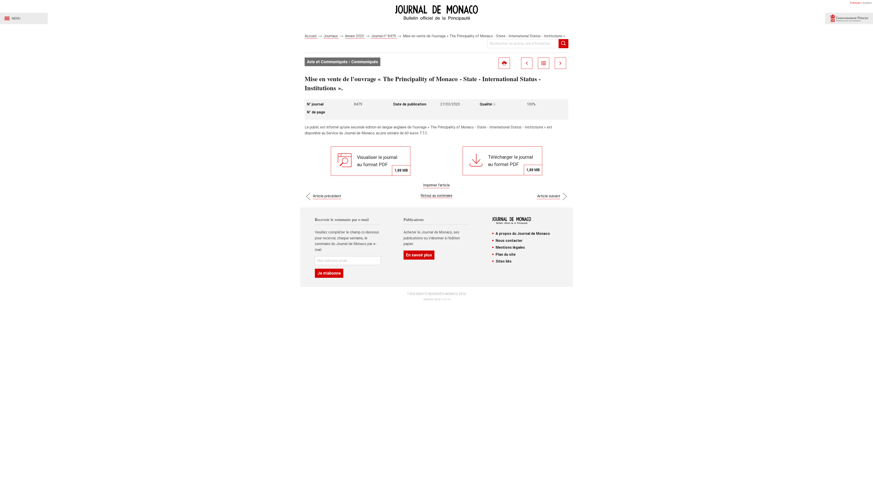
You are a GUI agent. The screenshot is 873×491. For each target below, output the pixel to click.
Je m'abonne (329, 273)
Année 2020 (355, 36)
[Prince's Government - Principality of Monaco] (849, 18)
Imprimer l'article (436, 185)
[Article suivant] (560, 63)
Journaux (331, 36)
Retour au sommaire (436, 195)
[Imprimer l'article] (504, 63)
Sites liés (504, 261)
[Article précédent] (526, 63)
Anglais (867, 2)
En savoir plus (419, 255)
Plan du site (506, 254)
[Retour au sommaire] (543, 63)
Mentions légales (510, 247)
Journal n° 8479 (384, 36)
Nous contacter (509, 240)
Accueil (311, 36)
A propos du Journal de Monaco (523, 233)
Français (855, 2)
